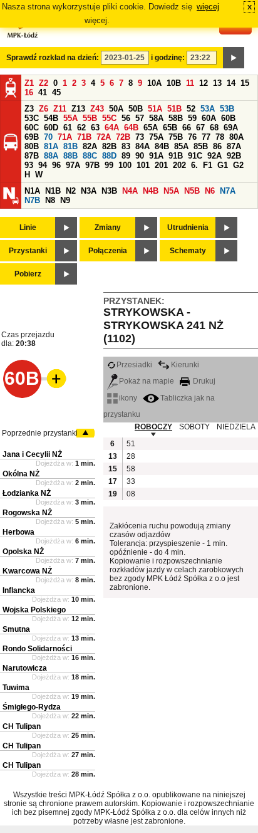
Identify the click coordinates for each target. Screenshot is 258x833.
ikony (128, 398)
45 (56, 92)
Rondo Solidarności (37, 648)
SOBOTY (194, 426)
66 (186, 127)
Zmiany (108, 227)
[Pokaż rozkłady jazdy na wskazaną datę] (233, 57)
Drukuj (203, 381)
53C (31, 118)
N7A (227, 191)
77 (206, 137)
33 (130, 481)
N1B (53, 191)
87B (31, 155)
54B (51, 118)
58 (130, 468)
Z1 (29, 83)
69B (31, 137)
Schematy (188, 250)
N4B (150, 191)
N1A (32, 191)
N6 (210, 191)
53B (227, 108)
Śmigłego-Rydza (32, 707)
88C (90, 155)
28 (130, 456)
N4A (130, 191)
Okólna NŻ (21, 473)
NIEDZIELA (236, 426)
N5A (171, 191)
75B (175, 137)
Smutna (16, 629)
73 (139, 137)
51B (174, 108)
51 (130, 443)
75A (156, 137)
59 (192, 118)
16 (28, 92)
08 (130, 494)
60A (209, 118)
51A (155, 108)
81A (51, 146)
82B (109, 146)
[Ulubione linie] (52, 378)
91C (195, 155)
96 (56, 165)
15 (244, 83)
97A (73, 165)
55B (90, 118)
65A (150, 127)
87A (234, 146)
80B (31, 146)
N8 (50, 200)
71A (65, 137)
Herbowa (18, 532)
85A (181, 146)
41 (42, 92)
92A (214, 155)
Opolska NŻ (23, 551)
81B (70, 146)
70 (48, 137)
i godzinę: (168, 57)
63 (95, 127)
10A (154, 83)
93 (28, 165)
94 (42, 165)
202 (179, 165)
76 (192, 137)
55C (109, 118)
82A (90, 146)
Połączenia (107, 250)
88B (70, 155)
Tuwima (16, 687)
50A (116, 108)
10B (174, 83)
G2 (238, 165)
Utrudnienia (188, 227)
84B (162, 146)
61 (67, 127)
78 (219, 137)
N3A (88, 191)
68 (214, 127)
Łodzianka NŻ (27, 493)
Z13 (78, 108)
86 (217, 146)
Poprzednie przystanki (40, 433)
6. (194, 165)
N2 (71, 191)
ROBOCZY (153, 426)
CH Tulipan (22, 726)
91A (156, 155)
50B (135, 108)
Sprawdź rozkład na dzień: (52, 57)
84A (142, 146)
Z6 (43, 108)
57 (139, 118)
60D (51, 127)
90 (139, 155)
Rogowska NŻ (27, 512)
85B (201, 146)
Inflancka (19, 590)
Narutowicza (25, 668)
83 (125, 146)
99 (109, 165)
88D (109, 155)
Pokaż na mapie (146, 381)
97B (92, 165)
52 (191, 108)
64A (112, 127)
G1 (222, 165)
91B (175, 155)
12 (203, 83)
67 (200, 127)
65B (170, 127)
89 (125, 155)
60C (31, 127)
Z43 (97, 108)
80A (236, 137)
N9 (65, 200)
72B (123, 137)
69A (231, 127)
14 (231, 83)
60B (228, 118)
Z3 (29, 108)
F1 (207, 165)
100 (125, 165)
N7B (32, 200)
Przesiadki (134, 364)
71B (84, 137)
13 (217, 83)
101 (143, 165)
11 (190, 83)
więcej (208, 6)
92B (234, 155)
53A (207, 108)
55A (70, 118)
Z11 (59, 108)
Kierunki (185, 364)
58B (175, 118)
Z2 (43, 83)
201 (161, 165)
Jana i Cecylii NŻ (32, 454)
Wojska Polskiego (34, 609)
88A (51, 155)
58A (156, 118)
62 (81, 127)
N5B (192, 191)
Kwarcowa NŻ (27, 571)
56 (125, 118)
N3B (109, 191)
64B (131, 127)
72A (103, 137)
